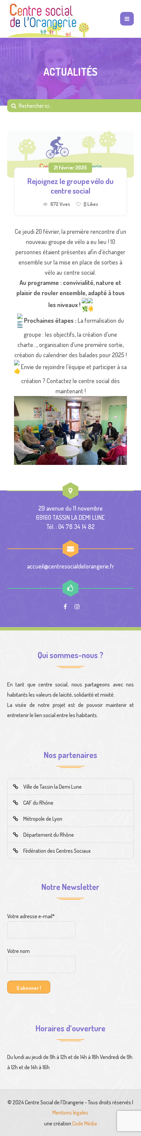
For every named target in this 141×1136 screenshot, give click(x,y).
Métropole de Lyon (42, 818)
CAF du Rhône (38, 802)
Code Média (84, 1123)
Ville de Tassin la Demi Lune (52, 786)
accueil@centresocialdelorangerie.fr (70, 566)
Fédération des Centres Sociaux (57, 850)
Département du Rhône (48, 834)
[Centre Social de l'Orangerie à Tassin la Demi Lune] (48, 18)
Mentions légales (70, 1112)
